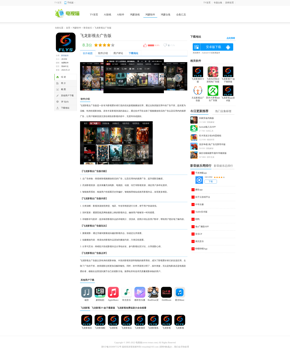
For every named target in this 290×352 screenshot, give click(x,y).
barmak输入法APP (207, 127)
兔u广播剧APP (202, 226)
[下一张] (160, 76)
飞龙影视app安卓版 (113, 329)
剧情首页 (229, 3)
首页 (68, 28)
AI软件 (120, 14)
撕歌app (199, 190)
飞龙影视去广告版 (126, 329)
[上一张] (107, 76)
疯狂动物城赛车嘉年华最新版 (213, 153)
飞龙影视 (85, 308)
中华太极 (199, 204)
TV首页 (57, 3)
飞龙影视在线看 (86, 329)
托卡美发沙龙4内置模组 (210, 136)
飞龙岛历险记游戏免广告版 (213, 80)
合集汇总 (181, 14)
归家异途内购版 (206, 118)
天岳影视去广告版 (198, 99)
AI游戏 (107, 14)
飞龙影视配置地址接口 (100, 329)
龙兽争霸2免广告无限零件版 (212, 144)
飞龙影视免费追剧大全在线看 (131, 308)
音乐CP (198, 234)
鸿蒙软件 (150, 14)
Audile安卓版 (201, 212)
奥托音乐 (199, 241)
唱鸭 (197, 219)
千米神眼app (201, 173)
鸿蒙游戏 (135, 14)
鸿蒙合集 (166, 14)
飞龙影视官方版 (140, 329)
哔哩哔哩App (201, 249)
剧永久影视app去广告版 (213, 99)
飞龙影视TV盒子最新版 (103, 308)
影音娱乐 (88, 28)
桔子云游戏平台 (202, 197)
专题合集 (218, 3)
